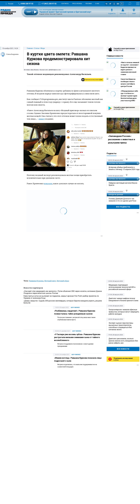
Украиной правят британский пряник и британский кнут (65, 12)
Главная (30, 48)
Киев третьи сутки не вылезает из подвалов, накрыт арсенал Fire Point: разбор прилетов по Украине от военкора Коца (61, 297)
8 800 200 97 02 (27, 4)
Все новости (123, 349)
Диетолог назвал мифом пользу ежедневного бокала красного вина (123, 299)
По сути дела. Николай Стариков (53, 9)
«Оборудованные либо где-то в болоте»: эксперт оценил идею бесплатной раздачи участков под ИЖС (129, 95)
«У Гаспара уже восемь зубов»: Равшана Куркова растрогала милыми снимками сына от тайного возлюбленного (77, 337)
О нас (97, 3)
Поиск (129, 3)
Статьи (36, 48)
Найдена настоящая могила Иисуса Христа (123, 184)
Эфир (134, 13)
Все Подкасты (123, 207)
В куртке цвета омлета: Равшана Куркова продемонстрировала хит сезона (58, 59)
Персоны (123, 13)
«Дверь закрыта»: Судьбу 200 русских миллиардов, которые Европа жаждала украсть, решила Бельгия (63, 302)
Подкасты (112, 13)
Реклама (89, 3)
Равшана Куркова (36, 281)
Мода (43, 48)
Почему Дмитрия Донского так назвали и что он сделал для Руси (122, 200)
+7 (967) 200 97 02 (48, 4)
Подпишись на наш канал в (93, 79)
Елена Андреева (12, 54)
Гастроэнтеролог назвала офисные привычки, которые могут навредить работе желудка (124, 312)
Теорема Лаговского (116, 163)
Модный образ (63, 281)
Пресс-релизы (77, 3)
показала (48, 183)
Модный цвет (50, 281)
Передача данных (115, 194)
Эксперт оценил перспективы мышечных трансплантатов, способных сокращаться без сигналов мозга (121, 326)
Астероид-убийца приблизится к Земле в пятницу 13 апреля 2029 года (124, 168)
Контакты (65, 3)
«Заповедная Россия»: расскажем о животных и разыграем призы (121, 139)
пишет (42, 118)
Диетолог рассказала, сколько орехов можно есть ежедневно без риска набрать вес (123, 341)
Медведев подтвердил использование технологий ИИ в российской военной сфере (122, 287)
